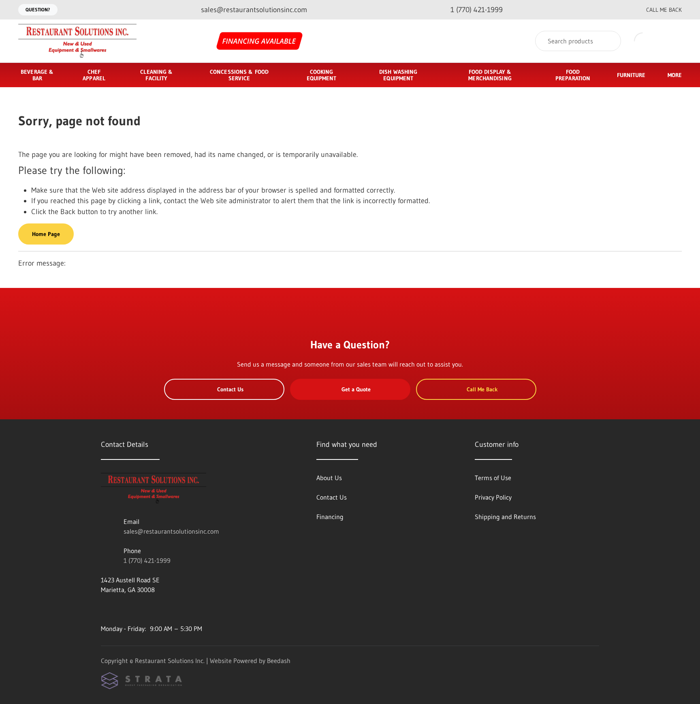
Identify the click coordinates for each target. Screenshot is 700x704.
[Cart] (673, 41)
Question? (38, 9)
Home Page (46, 234)
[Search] (609, 41)
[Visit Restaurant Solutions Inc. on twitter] (138, 609)
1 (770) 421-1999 (147, 560)
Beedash (278, 661)
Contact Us (230, 389)
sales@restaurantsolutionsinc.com (171, 531)
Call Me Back (664, 9)
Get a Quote (356, 389)
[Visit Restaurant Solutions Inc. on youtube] (104, 609)
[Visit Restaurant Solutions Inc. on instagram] (121, 609)
